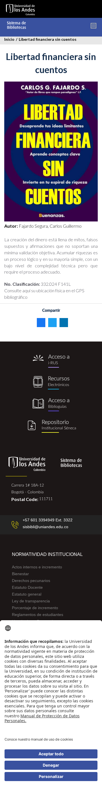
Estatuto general (26, 594)
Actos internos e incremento (37, 567)
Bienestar (20, 574)
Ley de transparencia (31, 601)
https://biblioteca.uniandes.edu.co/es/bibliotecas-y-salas (51, 404)
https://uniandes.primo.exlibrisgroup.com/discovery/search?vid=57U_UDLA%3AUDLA (51, 361)
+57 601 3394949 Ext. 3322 (48, 520)
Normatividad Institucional (47, 554)
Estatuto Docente (27, 587)
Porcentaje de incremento (35, 608)
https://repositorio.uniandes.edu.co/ (51, 426)
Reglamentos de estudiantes (37, 615)
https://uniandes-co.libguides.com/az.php (51, 382)
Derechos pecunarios (31, 581)
